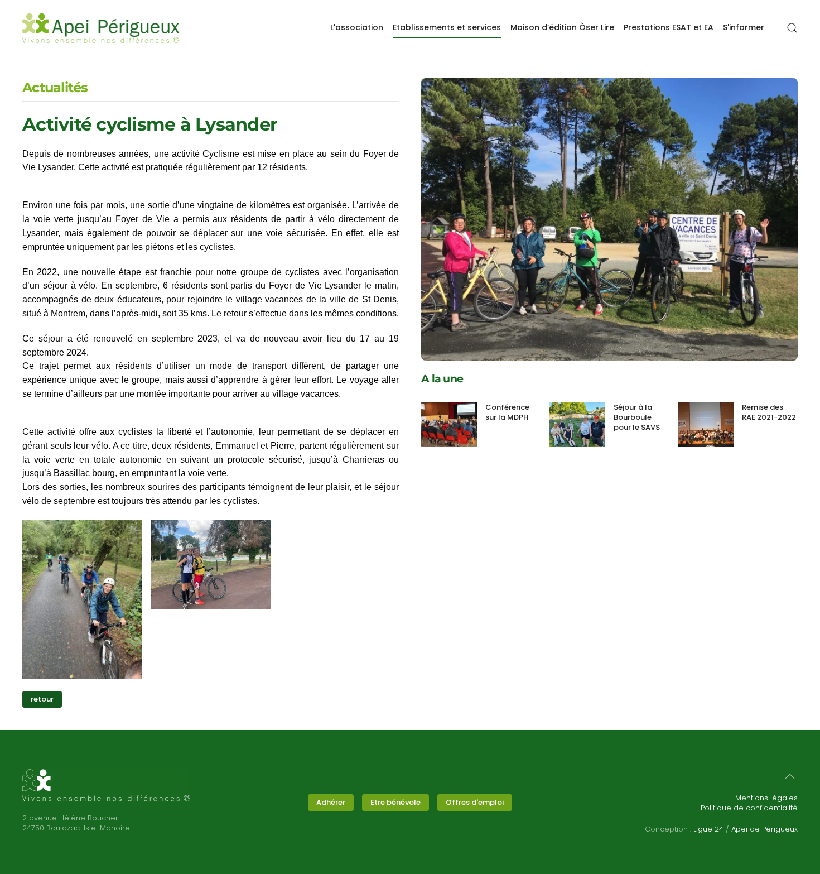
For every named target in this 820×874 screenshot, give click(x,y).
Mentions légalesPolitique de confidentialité (749, 803)
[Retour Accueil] (101, 28)
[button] (792, 28)
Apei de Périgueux (764, 829)
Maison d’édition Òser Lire (562, 27)
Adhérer (330, 802)
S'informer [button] (743, 27)
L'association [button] (356, 27)
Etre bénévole (395, 802)
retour (42, 699)
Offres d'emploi (475, 802)
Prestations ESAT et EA (668, 27)
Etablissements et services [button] (447, 27)
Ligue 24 (708, 829)
